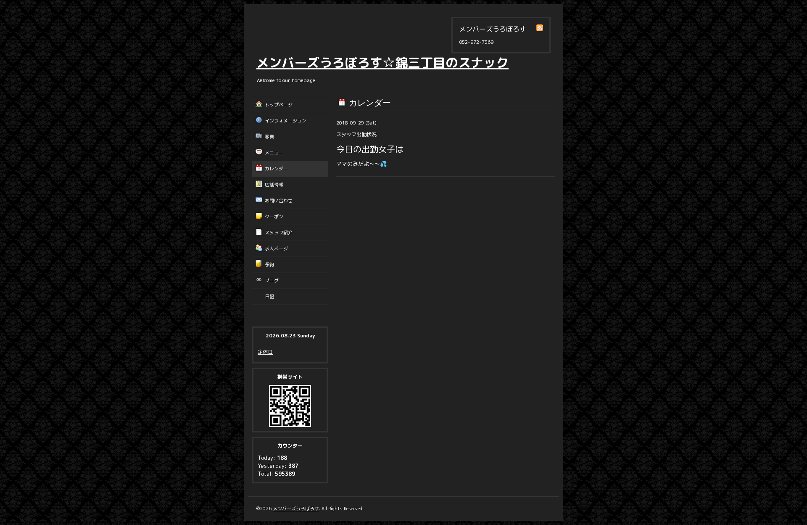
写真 (269, 136)
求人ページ (276, 248)
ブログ (272, 280)
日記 (269, 296)
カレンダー (276, 168)
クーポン (274, 216)
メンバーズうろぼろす (296, 508)
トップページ (279, 104)
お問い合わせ (279, 200)
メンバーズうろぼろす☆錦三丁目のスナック (382, 63)
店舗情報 (274, 184)
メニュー (274, 152)
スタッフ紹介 (279, 232)
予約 (269, 264)
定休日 (265, 351)
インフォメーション (285, 120)
